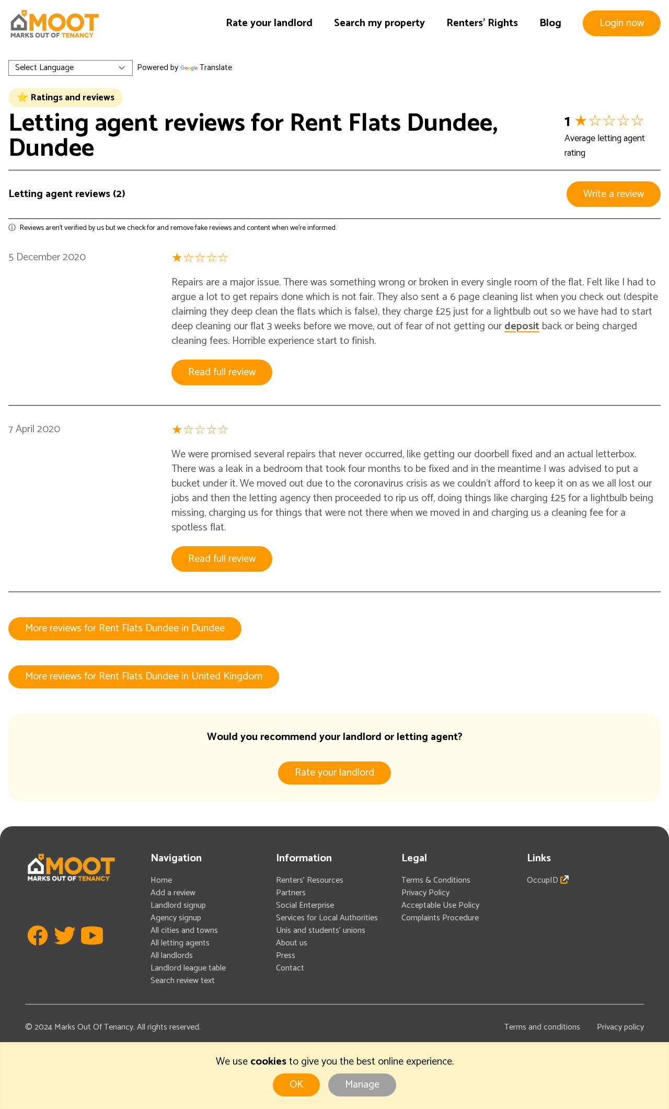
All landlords (172, 956)
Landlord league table (188, 968)
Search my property (379, 23)
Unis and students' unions (320, 930)
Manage (362, 1084)
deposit (521, 326)
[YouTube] (92, 951)
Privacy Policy (425, 893)
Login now (621, 23)
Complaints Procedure (440, 918)
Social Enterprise (305, 905)
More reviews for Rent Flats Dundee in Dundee (125, 628)
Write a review (613, 194)
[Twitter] (64, 951)
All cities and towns (184, 930)
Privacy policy (620, 1027)
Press (285, 956)
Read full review (222, 372)
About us (291, 943)
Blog (550, 23)
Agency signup (176, 918)
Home (161, 880)
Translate (216, 68)
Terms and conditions (542, 1027)
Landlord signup (178, 905)
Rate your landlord (269, 23)
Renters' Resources (309, 880)
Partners (291, 893)
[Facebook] (37, 951)
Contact (290, 968)
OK (296, 1084)
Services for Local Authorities (327, 918)
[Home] (54, 23)
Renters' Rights (482, 23)
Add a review (173, 893)
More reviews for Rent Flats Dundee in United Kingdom (143, 676)
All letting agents (180, 943)
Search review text (183, 981)
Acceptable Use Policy (440, 905)
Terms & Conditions (435, 880)
